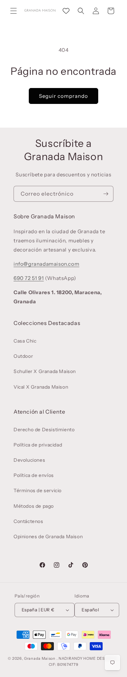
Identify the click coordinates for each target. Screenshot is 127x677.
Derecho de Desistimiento (44, 430)
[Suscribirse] (105, 194)
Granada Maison (40, 658)
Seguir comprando (63, 96)
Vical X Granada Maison (41, 387)
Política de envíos (34, 475)
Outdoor (23, 356)
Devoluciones (29, 460)
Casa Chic (25, 341)
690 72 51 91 (29, 278)
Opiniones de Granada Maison (48, 536)
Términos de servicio (38, 490)
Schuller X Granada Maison (45, 371)
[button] (13, 10)
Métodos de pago (34, 506)
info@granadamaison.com (46, 264)
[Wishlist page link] (66, 10)
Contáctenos (28, 521)
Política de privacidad (38, 445)
